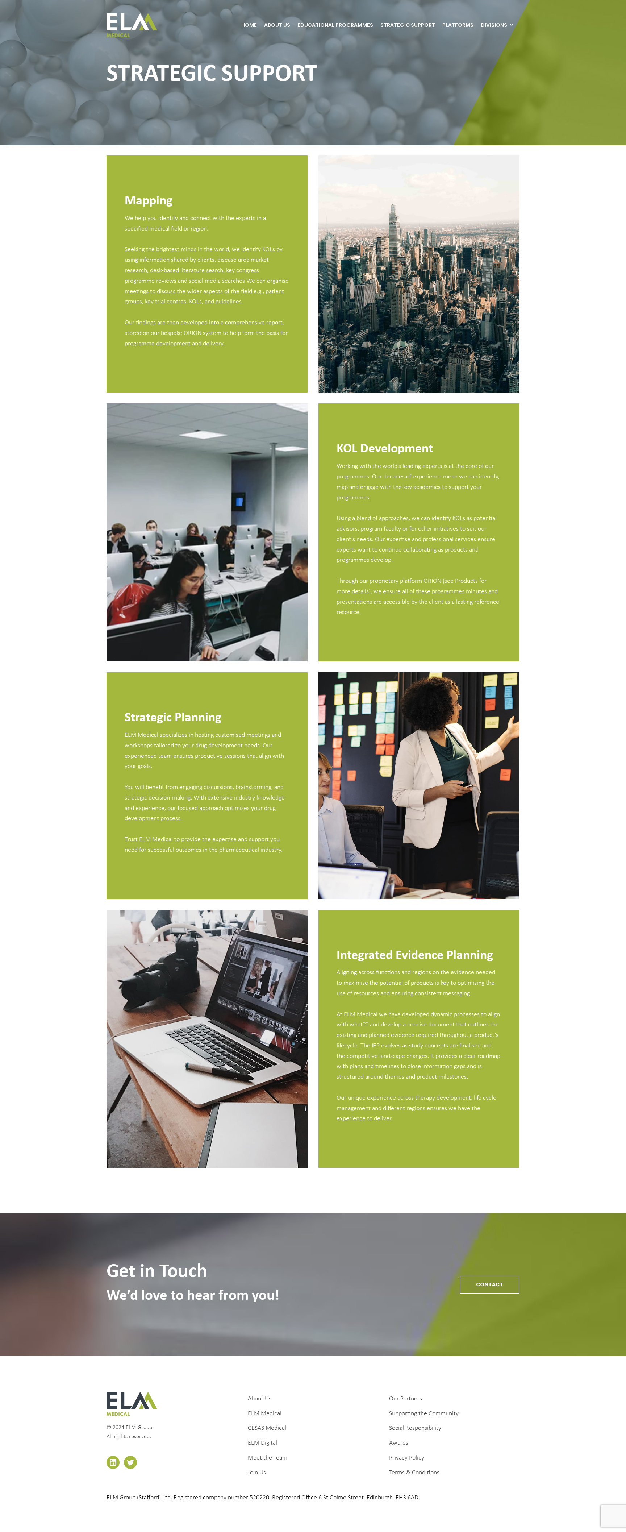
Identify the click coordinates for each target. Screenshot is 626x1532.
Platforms (457, 25)
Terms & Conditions (414, 1472)
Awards (398, 1443)
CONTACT (489, 1284)
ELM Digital (262, 1443)
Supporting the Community (424, 1413)
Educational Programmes (335, 25)
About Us (259, 1398)
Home (249, 25)
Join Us (257, 1472)
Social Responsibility (415, 1428)
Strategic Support (407, 25)
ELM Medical (264, 1413)
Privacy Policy (406, 1457)
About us (277, 25)
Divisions (494, 25)
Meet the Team (267, 1457)
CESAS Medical (267, 1428)
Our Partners (405, 1398)
